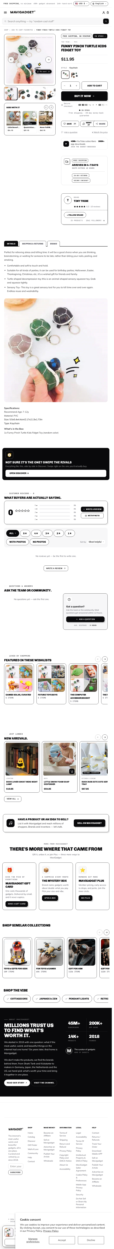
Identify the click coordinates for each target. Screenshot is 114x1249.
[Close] (96, 598)
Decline (91, 1240)
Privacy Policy (51, 1230)
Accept (62, 1240)
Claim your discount (56, 627)
